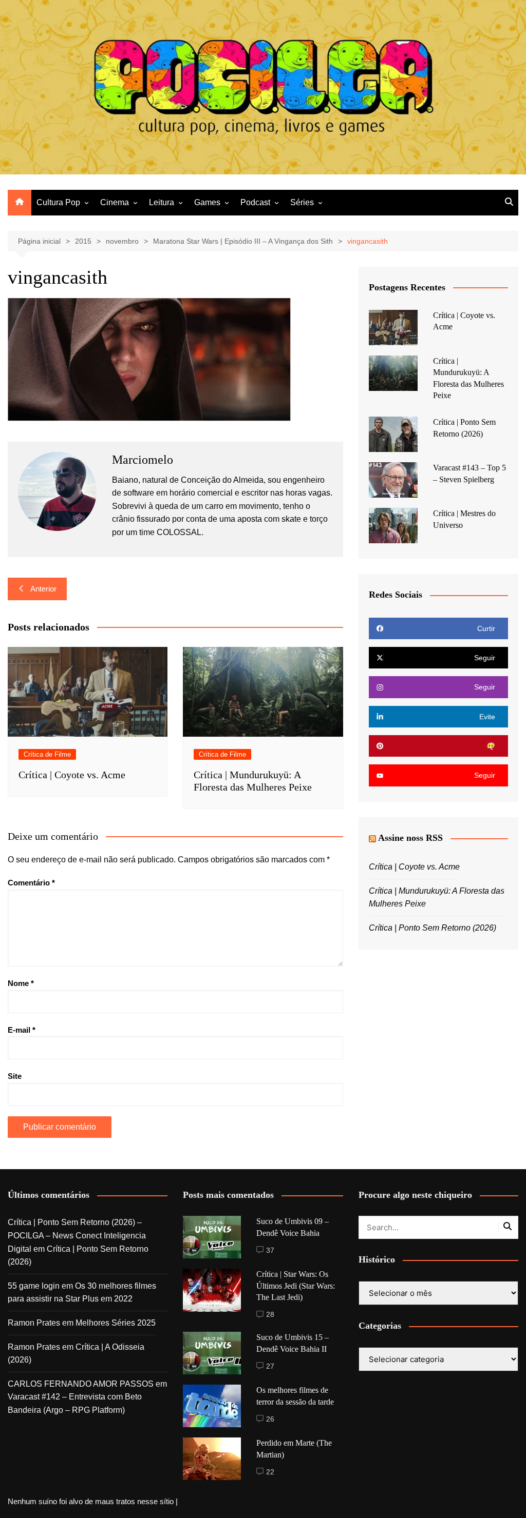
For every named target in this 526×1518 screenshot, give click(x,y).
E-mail (21, 1030)
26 (270, 1419)
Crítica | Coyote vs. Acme (71, 774)
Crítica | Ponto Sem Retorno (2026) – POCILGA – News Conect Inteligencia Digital (77, 1235)
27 (270, 1366)
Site (15, 1076)
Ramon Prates (34, 1322)
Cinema (114, 202)
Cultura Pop (58, 202)
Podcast (255, 202)
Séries (302, 202)
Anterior (43, 588)
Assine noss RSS (410, 838)
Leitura (161, 202)
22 (270, 1472)
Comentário (31, 882)
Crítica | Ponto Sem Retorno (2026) (432, 927)
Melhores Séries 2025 (116, 1322)
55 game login (34, 1286)
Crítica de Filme (47, 754)
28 (270, 1314)
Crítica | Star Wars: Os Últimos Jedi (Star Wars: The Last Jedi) (295, 1286)
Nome (21, 983)
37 (270, 1250)
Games (207, 202)
